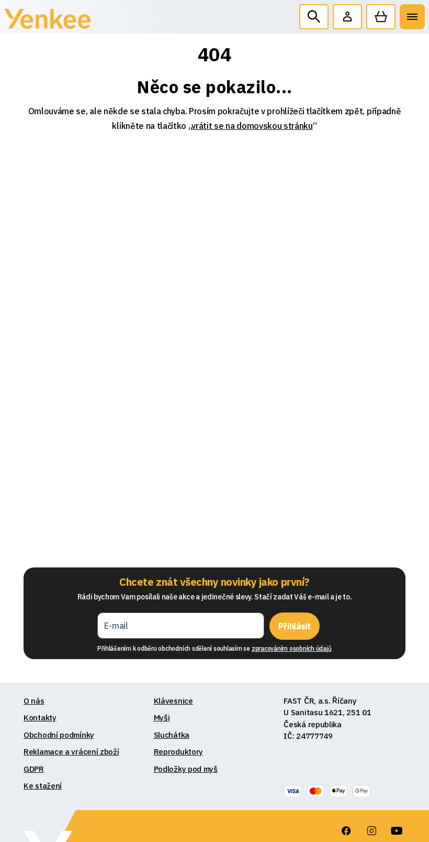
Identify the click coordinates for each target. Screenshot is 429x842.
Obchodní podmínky (59, 735)
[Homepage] (47, 21)
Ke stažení (43, 786)
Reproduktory (178, 752)
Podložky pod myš (186, 769)
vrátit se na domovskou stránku (251, 126)
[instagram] (371, 831)
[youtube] (396, 831)
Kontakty (40, 718)
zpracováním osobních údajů (292, 648)
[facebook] (346, 831)
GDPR (34, 769)
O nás (34, 701)
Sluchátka (171, 735)
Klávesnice (173, 701)
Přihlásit (294, 626)
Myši (162, 718)
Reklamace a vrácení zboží (71, 752)
